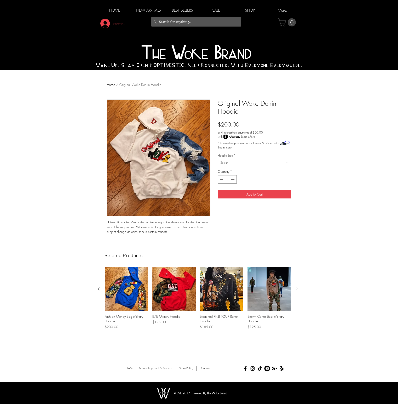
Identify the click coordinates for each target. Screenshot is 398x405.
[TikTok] (260, 368)
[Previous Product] (98, 288)
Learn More (248, 137)
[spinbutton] (227, 179)
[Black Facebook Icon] (245, 368)
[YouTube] (267, 368)
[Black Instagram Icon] (253, 368)
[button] (288, 22)
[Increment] (233, 179)
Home (111, 84)
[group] (197, 298)
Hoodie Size (226, 155)
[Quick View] (126, 289)
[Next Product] (296, 288)
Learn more (225, 147)
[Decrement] (221, 179)
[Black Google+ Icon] (274, 368)
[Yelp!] (282, 368)
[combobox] (254, 162)
